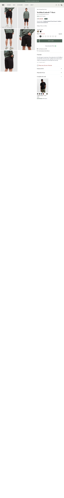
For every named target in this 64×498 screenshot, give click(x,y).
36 (50, 36)
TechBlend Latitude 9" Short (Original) (50, 21)
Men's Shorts (44, 9)
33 (45, 36)
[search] (59, 5)
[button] (49, 16)
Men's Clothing (39, 9)
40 (55, 36)
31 (40, 36)
